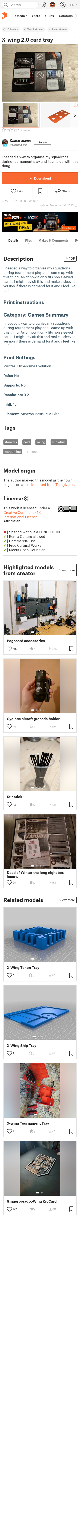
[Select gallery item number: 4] (44, 632)
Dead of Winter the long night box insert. (35, 875)
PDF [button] (72, 258)
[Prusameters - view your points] (52, 4)
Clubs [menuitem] (49, 16)
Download (42, 178)
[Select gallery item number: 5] (47, 632)
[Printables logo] (4, 16)
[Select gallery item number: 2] (37, 632)
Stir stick (14, 797)
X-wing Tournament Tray (28, 1123)
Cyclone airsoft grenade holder (33, 719)
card (26, 442)
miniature (59, 442)
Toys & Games (35, 29)
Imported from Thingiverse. (53, 484)
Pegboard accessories (26, 641)
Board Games (59, 29)
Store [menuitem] (36, 16)
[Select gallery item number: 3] (40, 632)
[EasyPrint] (44, 4)
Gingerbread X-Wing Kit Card (32, 1201)
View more (67, 570)
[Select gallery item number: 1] (32, 632)
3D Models (12, 29)
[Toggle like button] (9, 648)
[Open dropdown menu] (74, 39)
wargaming (12, 451)
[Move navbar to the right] (76, 15)
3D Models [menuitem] (19, 16)
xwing (40, 442)
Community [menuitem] (67, 16)
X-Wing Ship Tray (21, 1045)
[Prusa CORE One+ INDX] (40, 222)
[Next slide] (74, 115)
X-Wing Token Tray (23, 968)
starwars (10, 442)
